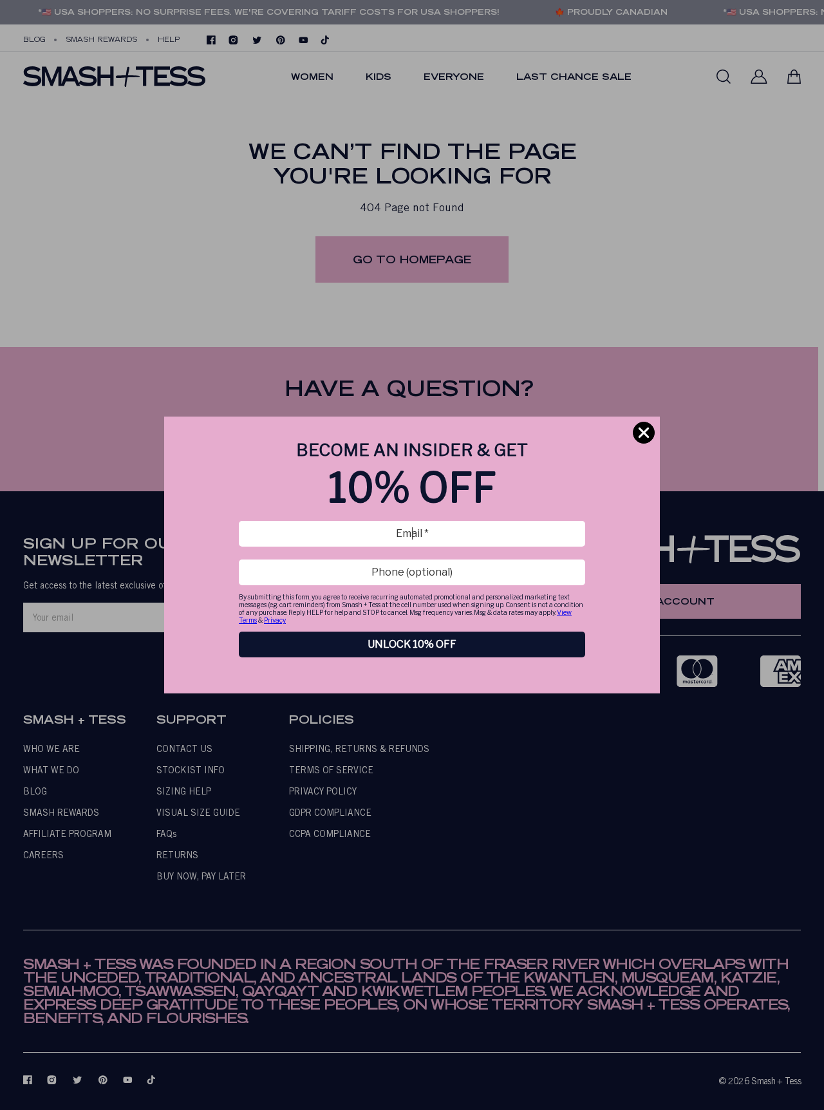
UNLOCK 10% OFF (412, 644)
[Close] (644, 433)
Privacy (275, 620)
